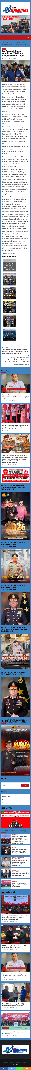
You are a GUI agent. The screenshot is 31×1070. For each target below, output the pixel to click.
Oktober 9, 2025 (12, 58)
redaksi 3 (6, 921)
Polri (26, 389)
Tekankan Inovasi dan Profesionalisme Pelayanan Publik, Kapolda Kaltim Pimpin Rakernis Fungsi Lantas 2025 (15, 350)
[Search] (28, 37)
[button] (2, 37)
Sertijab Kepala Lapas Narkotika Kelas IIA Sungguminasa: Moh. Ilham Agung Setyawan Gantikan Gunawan (15, 427)
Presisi (4, 390)
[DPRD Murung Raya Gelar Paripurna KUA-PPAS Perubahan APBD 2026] (6, 850)
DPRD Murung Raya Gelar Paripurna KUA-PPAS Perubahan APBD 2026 (20, 851)
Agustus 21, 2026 (13, 921)
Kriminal (9, 389)
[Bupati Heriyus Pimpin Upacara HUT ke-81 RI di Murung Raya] (6, 884)
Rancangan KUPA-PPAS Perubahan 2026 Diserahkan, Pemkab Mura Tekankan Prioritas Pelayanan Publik (20, 840)
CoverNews (21, 1062)
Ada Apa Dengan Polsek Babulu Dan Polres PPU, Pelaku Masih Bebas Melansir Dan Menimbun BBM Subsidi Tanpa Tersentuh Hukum (17, 360)
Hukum (4, 49)
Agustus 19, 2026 (12, 400)
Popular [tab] (13, 831)
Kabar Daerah (10, 421)
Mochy (5, 400)
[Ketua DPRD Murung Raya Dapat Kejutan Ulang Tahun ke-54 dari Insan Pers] (6, 872)
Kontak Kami (6, 796)
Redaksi (4, 799)
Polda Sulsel (20, 389)
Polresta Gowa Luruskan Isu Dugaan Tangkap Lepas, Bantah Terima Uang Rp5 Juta (15, 396)
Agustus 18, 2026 (12, 430)
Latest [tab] (5, 831)
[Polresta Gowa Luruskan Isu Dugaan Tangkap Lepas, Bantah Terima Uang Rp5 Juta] (15, 383)
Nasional (14, 389)
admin (5, 58)
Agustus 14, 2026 (12, 464)
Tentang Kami (6, 803)
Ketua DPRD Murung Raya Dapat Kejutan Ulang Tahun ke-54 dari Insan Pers (20, 873)
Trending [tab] (22, 831)
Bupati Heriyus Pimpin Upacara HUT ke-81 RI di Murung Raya (19, 884)
